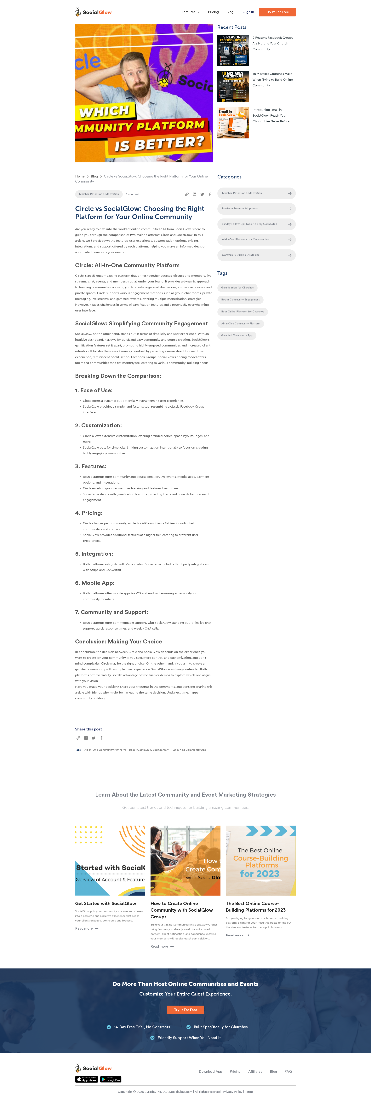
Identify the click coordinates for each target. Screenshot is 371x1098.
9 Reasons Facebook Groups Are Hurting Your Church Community (273, 43)
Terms (249, 1091)
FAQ (288, 1071)
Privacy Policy (232, 1091)
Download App (210, 1071)
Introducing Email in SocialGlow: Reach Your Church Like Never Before (271, 115)
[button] (191, 12)
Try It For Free (277, 12)
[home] (93, 12)
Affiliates (255, 1071)
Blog (229, 12)
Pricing (213, 12)
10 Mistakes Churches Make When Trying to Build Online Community (273, 79)
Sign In (248, 12)
